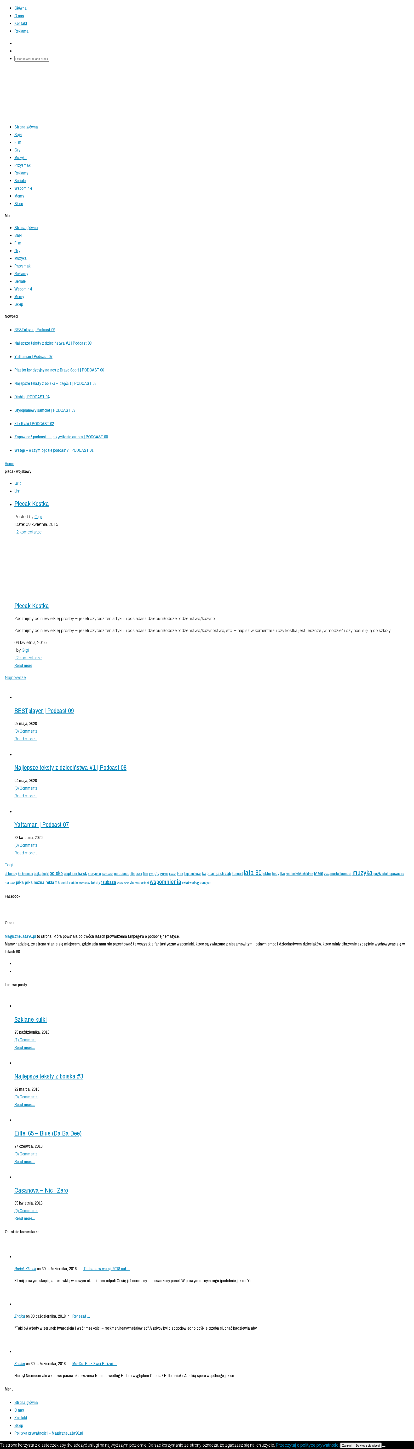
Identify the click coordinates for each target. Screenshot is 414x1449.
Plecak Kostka (31, 503)
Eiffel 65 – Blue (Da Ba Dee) (47, 1133)
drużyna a (94, 874)
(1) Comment (25, 1040)
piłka (20, 882)
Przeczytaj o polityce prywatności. (308, 1445)
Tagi (9, 864)
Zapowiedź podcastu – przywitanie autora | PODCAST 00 (61, 437)
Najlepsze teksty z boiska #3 (48, 1076)
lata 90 (253, 872)
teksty (95, 882)
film (145, 873)
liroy (275, 873)
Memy (19, 196)
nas (7, 883)
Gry (17, 150)
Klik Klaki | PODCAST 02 (34, 424)
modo (326, 874)
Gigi (38, 516)
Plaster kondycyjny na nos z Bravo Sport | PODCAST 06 (59, 370)
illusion (172, 874)
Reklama (21, 31)
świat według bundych (196, 883)
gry (157, 873)
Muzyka (20, 158)
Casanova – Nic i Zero (41, 1190)
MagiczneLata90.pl (20, 936)
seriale (73, 883)
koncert (237, 873)
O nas (19, 16)
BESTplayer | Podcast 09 (34, 330)
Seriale (20, 181)
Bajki (18, 135)
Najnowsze (15, 677)
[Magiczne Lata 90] (77, 101)
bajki (45, 874)
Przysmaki (22, 165)
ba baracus (25, 874)
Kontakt (20, 23)
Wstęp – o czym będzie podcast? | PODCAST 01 (53, 450)
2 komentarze (28, 531)
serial (64, 883)
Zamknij (347, 1445)
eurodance (121, 873)
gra (151, 874)
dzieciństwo (107, 874)
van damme (123, 883)
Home (9, 464)
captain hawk (75, 873)
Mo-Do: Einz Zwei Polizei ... (94, 1364)
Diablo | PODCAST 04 (31, 397)
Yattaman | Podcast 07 (33, 356)
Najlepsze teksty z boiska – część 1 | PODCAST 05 (55, 383)
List (17, 491)
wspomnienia (165, 881)
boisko (56, 873)
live (282, 874)
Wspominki (23, 188)
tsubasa (108, 882)
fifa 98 (139, 874)
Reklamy (21, 173)
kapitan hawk (192, 874)
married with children (299, 874)
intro (180, 874)
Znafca (19, 1316)
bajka (37, 873)
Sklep (18, 204)
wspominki (142, 883)
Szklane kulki (30, 1019)
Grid (18, 483)
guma (164, 874)
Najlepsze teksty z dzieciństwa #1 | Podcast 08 (53, 343)
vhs (132, 883)
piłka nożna (35, 882)
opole (13, 883)
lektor (267, 873)
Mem (318, 873)
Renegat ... (81, 1316)
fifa (132, 874)
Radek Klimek (25, 1269)
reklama (53, 882)
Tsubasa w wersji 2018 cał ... (106, 1269)
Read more (23, 665)
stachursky (84, 883)
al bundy (11, 873)
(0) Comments (26, 731)
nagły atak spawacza (389, 873)
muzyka (362, 872)
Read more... (25, 738)
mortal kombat (340, 873)
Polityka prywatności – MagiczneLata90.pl (48, 1433)
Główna (20, 8)
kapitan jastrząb (216, 873)
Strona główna (26, 1402)
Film (17, 142)
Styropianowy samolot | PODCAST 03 (44, 410)
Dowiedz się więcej (368, 1445)
